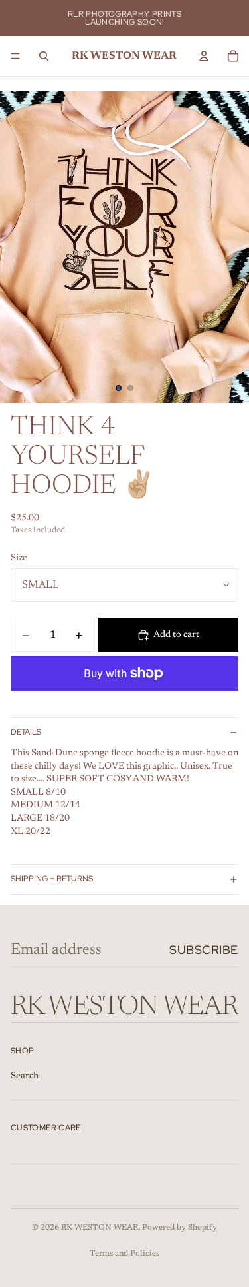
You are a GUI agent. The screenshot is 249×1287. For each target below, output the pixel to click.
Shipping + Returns (52, 878)
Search (25, 1076)
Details (26, 732)
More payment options (124, 704)
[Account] (203, 56)
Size (19, 558)
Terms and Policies (124, 1254)
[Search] (43, 56)
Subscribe (203, 949)
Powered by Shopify (179, 1228)
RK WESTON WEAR (99, 1228)
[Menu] (15, 56)
